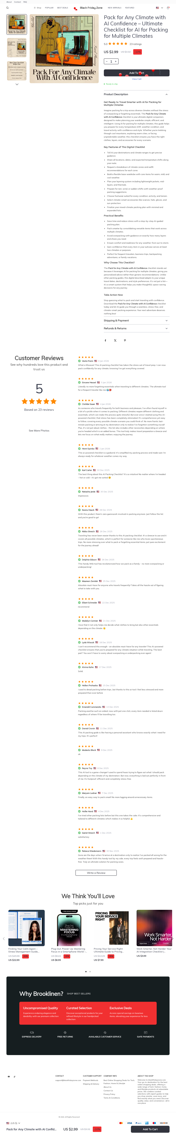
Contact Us (108, 1090)
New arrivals (114, 8)
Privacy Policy (109, 1094)
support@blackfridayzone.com (68, 1080)
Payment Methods (90, 1080)
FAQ (25, 2)
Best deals (62, 8)
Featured (129, 8)
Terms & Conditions (112, 1098)
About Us (107, 1087)
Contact (17, 2)
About (9, 2)
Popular (49, 8)
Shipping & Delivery (91, 1084)
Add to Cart (150, 1129)
